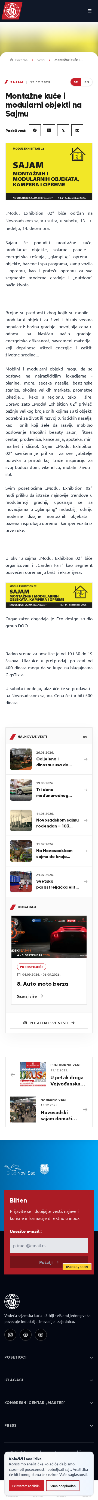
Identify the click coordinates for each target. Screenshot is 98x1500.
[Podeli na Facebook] (35, 130)
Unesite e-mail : (26, 1231)
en (86, 82)
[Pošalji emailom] (77, 130)
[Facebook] (26, 1335)
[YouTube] (41, 1335)
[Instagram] (10, 1335)
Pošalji (63, 1263)
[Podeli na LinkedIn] (49, 130)
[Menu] (89, 10)
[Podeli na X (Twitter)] (63, 130)
